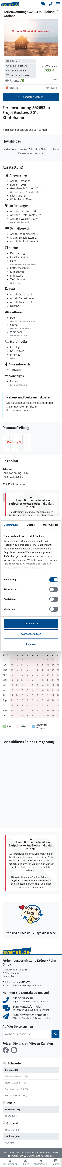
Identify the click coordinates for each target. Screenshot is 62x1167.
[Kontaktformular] (43, 4)
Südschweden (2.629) (16, 1088)
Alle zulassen (31, 623)
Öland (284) (11, 1115)
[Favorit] (55, 81)
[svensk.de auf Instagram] (14, 1050)
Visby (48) (10, 1142)
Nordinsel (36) (12, 1129)
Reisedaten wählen (32, 97)
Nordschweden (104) (16, 1082)
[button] (58, 4)
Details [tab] (31, 524)
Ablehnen (31, 644)
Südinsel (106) (12, 1136)
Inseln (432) (11, 1069)
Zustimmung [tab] (11, 524)
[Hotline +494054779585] (50, 4)
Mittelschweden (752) (16, 1076)
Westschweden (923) (16, 1095)
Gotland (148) (12, 1109)
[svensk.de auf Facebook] (6, 1050)
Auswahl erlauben (31, 633)
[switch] (53, 589)
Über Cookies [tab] (50, 524)
